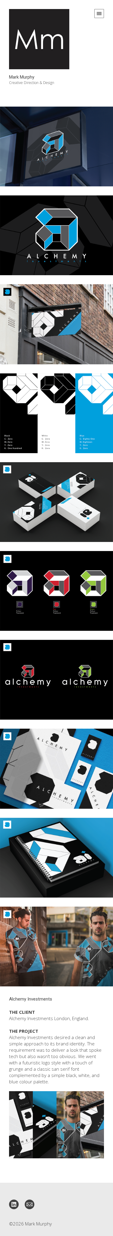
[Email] (29, 1204)
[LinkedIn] (14, 1204)
